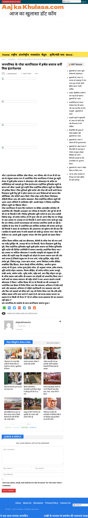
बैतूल (44, 54)
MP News (76, 64)
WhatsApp (8, 427)
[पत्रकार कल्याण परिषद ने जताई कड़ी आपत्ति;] (32, 353)
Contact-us (65, 503)
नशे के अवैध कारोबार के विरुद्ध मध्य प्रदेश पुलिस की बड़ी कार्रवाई (77, 177)
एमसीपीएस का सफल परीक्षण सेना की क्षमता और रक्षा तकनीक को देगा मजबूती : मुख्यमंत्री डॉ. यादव (77, 108)
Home (6, 54)
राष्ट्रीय (14, 54)
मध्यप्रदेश (35, 54)
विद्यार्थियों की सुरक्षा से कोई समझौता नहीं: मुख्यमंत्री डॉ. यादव (76, 133)
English (67, 1)
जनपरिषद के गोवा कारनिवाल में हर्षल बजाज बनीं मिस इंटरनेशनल (22, 313)
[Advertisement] (44, 34)
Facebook (16, 427)
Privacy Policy (51, 503)
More (69, 54)
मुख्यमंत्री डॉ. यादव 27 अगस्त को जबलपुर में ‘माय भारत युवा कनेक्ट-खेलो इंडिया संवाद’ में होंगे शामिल (77, 83)
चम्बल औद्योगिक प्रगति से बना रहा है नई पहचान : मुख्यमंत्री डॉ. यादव (77, 96)
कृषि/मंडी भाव (57, 54)
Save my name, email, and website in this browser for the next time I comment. (32, 484)
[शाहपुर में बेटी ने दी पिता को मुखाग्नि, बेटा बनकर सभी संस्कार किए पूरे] (32, 404)
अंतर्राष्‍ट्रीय (24, 54)
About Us (27, 503)
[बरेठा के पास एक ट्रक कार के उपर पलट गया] (13, 378)
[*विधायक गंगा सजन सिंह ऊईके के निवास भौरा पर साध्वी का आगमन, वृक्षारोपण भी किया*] (13, 353)
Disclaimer (38, 503)
